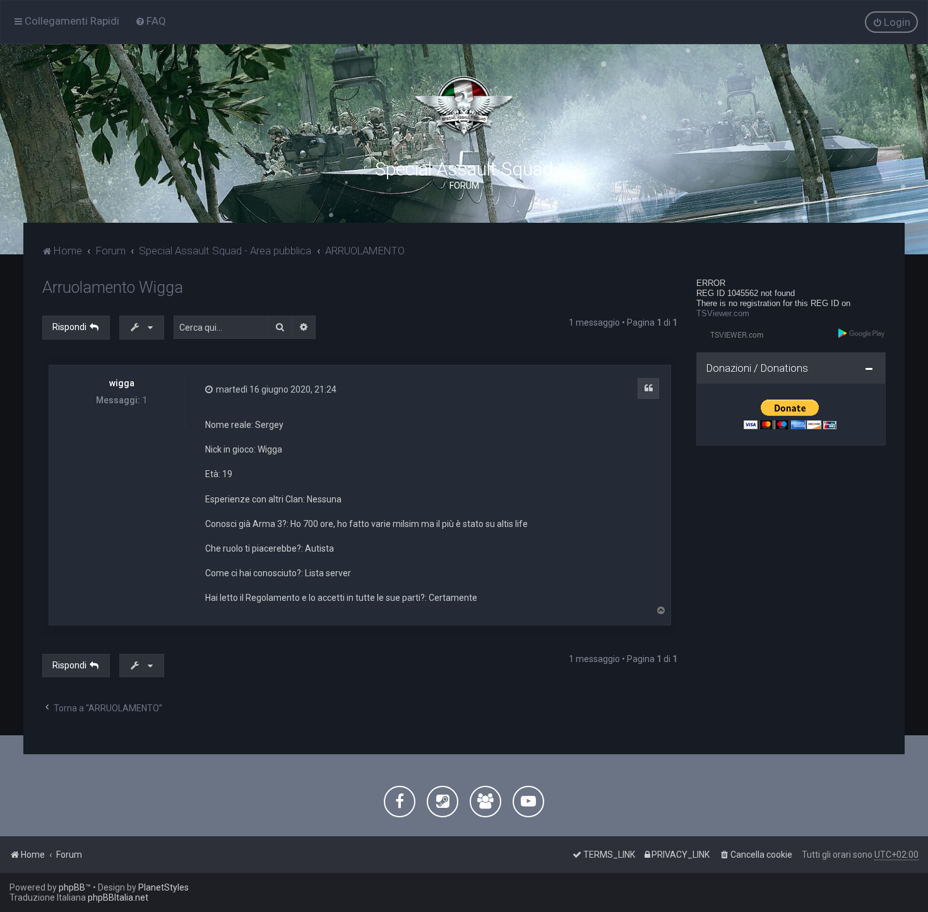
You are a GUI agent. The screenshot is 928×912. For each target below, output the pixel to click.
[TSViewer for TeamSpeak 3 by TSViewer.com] (731, 334)
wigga (121, 383)
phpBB (72, 887)
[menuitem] (150, 20)
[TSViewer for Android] (862, 333)
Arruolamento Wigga (112, 287)
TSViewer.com (722, 313)
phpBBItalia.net (118, 897)
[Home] (464, 107)
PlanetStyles (163, 887)
